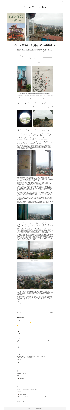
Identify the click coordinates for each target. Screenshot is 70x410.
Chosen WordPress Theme (32, 408)
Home (8, 1)
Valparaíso (51, 312)
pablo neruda (43, 307)
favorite (32, 307)
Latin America (22, 307)
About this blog (12, 1)
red (19, 338)
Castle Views (19, 312)
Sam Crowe (22, 346)
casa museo (29, 307)
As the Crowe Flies (35, 7)
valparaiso (50, 307)
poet (45, 307)
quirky (47, 307)
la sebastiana (39, 307)
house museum (35, 307)
